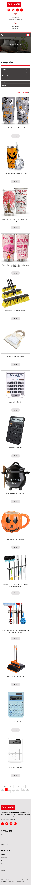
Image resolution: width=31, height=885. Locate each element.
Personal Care (6, 76)
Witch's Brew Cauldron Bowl (15, 493)
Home (19, 92)
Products (25, 92)
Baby (3, 82)
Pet (3, 79)
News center (5, 844)
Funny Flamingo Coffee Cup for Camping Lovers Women (15, 266)
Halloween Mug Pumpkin (15, 539)
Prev (10, 786)
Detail (15, 136)
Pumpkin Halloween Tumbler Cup (15, 128)
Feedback (4, 841)
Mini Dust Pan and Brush (15, 356)
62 (27, 789)
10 (13, 789)
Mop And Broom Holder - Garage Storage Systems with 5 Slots (15, 631)
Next (12, 791)
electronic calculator (15, 402)
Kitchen (4, 69)
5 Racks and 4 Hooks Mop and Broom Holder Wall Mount (15, 586)
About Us (4, 838)
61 (23, 789)
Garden (4, 85)
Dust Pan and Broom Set (15, 676)
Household (5, 73)
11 (17, 789)
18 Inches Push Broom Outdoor (15, 310)
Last (18, 791)
